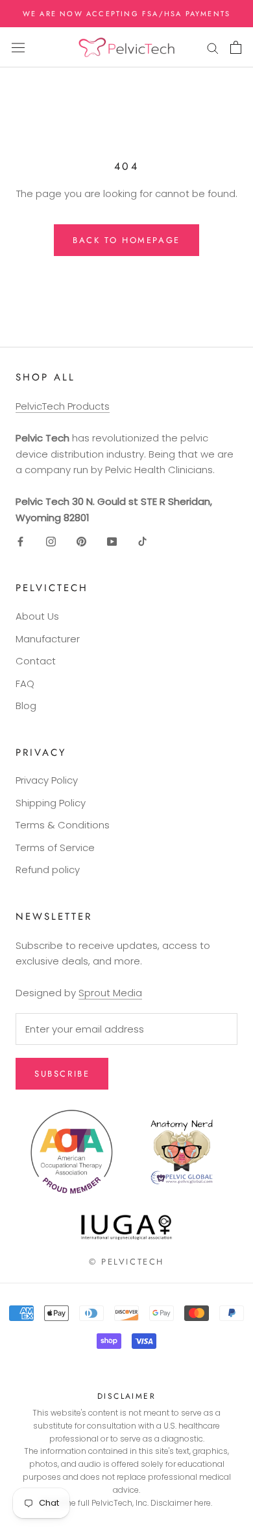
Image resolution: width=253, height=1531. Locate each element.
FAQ (25, 683)
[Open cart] (235, 47)
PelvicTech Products (63, 406)
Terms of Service (55, 847)
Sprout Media (110, 992)
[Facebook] (20, 541)
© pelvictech (126, 1262)
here (202, 1502)
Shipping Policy (51, 803)
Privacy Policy (47, 780)
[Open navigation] (18, 47)
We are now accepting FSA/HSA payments (126, 13)
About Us (37, 616)
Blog (26, 705)
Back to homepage (126, 240)
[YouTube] (112, 541)
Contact (36, 661)
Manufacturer (48, 639)
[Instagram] (51, 541)
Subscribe (62, 1074)
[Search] (213, 47)
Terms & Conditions (63, 825)
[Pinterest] (81, 541)
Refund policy (48, 869)
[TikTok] (142, 541)
